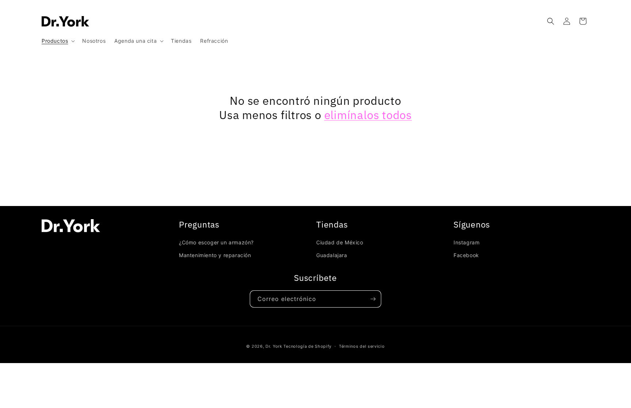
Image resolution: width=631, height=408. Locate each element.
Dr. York (273, 346)
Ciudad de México (339, 242)
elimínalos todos (368, 115)
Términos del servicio (362, 346)
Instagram (466, 242)
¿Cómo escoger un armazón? (216, 242)
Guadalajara (331, 255)
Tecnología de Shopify (307, 346)
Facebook (466, 255)
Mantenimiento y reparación (215, 255)
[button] (57, 41)
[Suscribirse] (373, 299)
